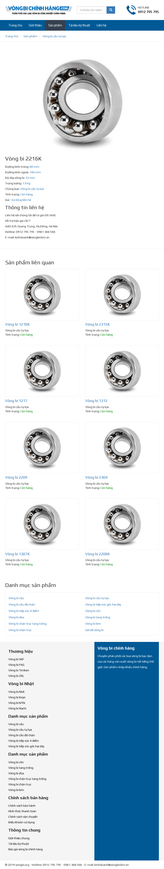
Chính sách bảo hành (21, 805)
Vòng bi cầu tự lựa (32, 188)
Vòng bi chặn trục (20, 630)
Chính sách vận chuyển (23, 816)
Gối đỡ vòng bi (94, 630)
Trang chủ (15, 25)
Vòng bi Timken (18, 670)
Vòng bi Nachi (17, 708)
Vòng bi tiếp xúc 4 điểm (24, 611)
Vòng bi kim (93, 623)
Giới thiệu (35, 25)
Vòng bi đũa (16, 617)
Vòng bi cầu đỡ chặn (22, 604)
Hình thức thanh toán (22, 811)
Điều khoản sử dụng (21, 822)
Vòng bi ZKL (16, 675)
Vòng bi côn (93, 611)
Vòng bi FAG (16, 664)
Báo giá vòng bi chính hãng (25, 849)
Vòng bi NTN (16, 702)
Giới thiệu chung (18, 838)
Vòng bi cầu (16, 598)
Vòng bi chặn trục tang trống (28, 623)
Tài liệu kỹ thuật (79, 25)
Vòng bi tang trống (97, 617)
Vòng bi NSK (16, 691)
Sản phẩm (55, 25)
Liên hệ (101, 25)
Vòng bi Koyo (16, 697)
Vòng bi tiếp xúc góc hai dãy (103, 604)
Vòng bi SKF (16, 659)
